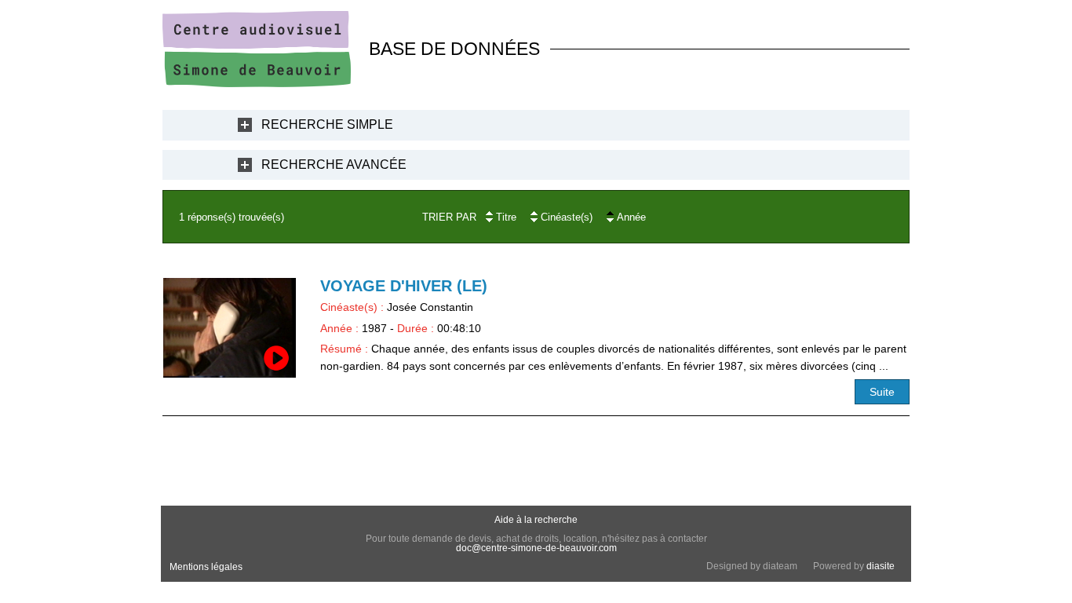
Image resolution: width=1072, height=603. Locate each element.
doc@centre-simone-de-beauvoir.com (536, 548)
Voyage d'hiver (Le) (403, 285)
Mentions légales (206, 567)
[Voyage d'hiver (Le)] (229, 327)
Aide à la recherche (536, 519)
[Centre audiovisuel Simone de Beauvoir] (256, 83)
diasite (880, 566)
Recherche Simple (327, 124)
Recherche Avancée (334, 164)
